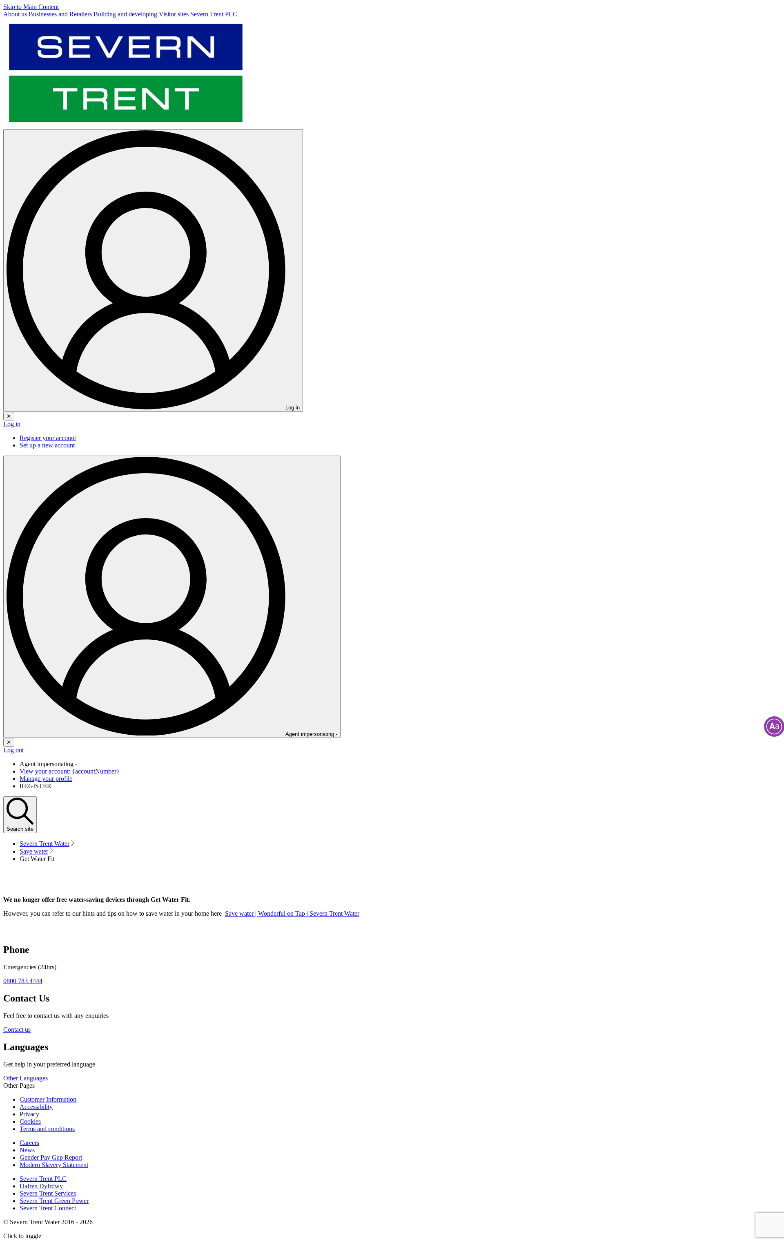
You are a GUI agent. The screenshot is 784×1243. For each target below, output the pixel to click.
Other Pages (19, 1085)
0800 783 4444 (22, 980)
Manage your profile (46, 778)
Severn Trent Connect (48, 1208)
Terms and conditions (47, 1128)
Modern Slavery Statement (54, 1164)
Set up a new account (47, 445)
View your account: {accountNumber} (70, 771)
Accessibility (36, 1106)
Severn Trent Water (44, 843)
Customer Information (48, 1099)
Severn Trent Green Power (54, 1200)
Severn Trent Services (48, 1193)
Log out (13, 750)
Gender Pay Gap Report (51, 1157)
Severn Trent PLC (43, 1178)
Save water (34, 851)
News (27, 1150)
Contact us (17, 1029)
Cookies (30, 1121)
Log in (11, 423)
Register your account (48, 437)
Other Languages (25, 1078)
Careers (29, 1142)
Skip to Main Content (31, 6)
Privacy (29, 1114)
